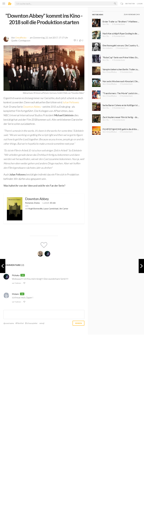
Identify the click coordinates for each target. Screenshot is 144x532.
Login (140, 4)
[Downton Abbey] (14, 208)
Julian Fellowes (71, 102)
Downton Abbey (32, 106)
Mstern (15, 294)
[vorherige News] (141, 266)
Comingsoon (24, 40)
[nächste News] (2, 266)
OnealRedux (20, 37)
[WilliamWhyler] (40, 254)
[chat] (121, 3)
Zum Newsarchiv (132, 14)
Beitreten (130, 4)
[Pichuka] (47, 254)
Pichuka (15, 275)
